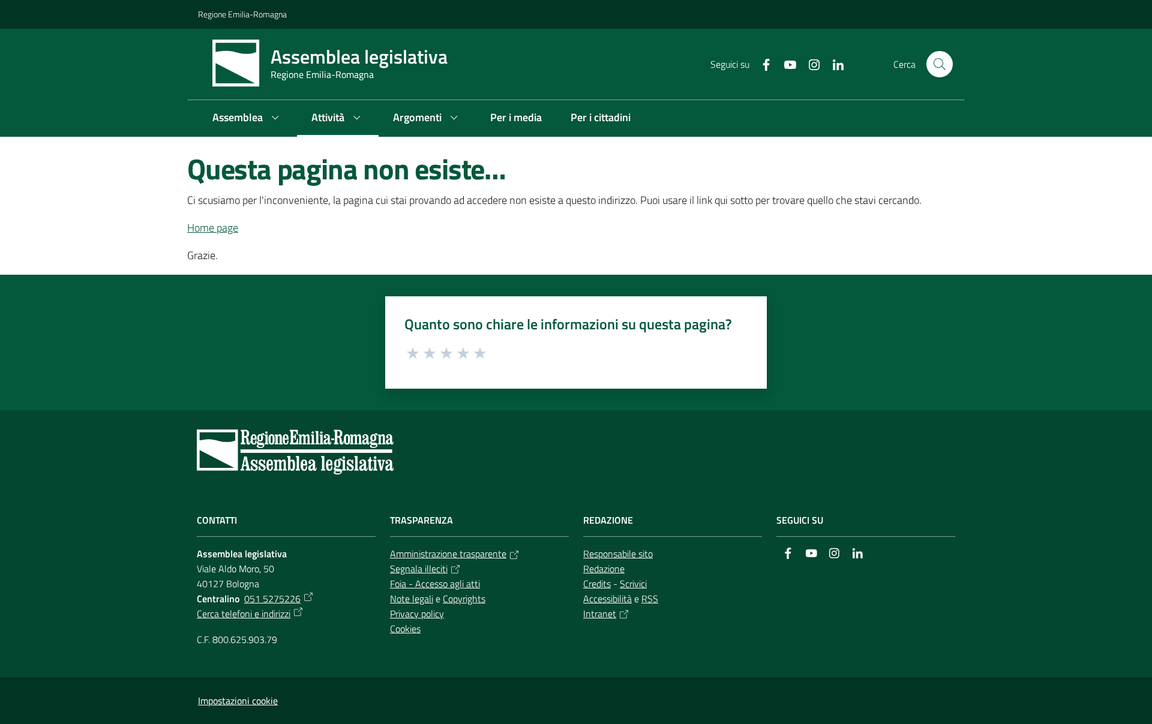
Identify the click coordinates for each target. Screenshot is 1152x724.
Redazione (604, 568)
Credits (597, 583)
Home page (212, 228)
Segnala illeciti (419, 568)
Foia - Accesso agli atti (435, 583)
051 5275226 (272, 598)
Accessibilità (607, 598)
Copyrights (464, 598)
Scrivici (633, 583)
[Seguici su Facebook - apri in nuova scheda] (761, 63)
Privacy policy (417, 613)
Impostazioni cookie (238, 700)
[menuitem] (247, 118)
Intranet (599, 613)
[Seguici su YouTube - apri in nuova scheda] (785, 63)
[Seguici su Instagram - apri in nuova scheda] (809, 63)
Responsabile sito (618, 553)
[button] (939, 64)
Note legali (411, 598)
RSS (649, 598)
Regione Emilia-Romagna (242, 14)
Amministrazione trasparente (448, 553)
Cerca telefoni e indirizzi (243, 613)
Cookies (405, 628)
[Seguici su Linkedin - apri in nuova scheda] (833, 63)
